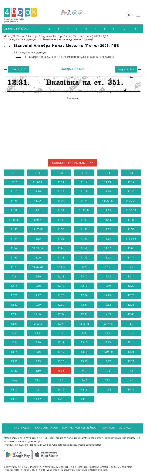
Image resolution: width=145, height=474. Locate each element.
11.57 (84, 238)
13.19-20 (107, 352)
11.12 (84, 182)
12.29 (37, 304)
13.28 (131, 361)
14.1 (84, 370)
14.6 (60, 380)
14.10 (14, 389)
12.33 (131, 304)
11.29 (14, 210)
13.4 (60, 333)
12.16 (37, 285)
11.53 (131, 229)
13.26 (84, 361)
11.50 (61, 229)
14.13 (84, 389)
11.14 (131, 182)
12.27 (14, 304)
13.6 (107, 333)
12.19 (107, 285)
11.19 (107, 191)
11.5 (107, 172)
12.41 (14, 323)
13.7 (130, 333)
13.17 (61, 352)
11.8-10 (37, 182)
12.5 (84, 267)
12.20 (131, 285)
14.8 (107, 380)
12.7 (107, 267)
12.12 (84, 276)
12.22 (37, 295)
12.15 (14, 285)
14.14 (107, 389)
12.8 (130, 267)
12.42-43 (37, 323)
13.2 (14, 333)
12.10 (37, 276)
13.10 (37, 342)
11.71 (61, 257)
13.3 (37, 333)
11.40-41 (37, 220)
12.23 (61, 295)
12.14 (131, 276)
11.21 (14, 201)
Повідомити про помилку (72, 163)
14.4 (14, 380)
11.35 (107, 210)
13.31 (61, 370)
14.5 (37, 380)
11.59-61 (131, 238)
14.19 (84, 399)
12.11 (61, 276)
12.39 (107, 314)
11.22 (37, 201)
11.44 (107, 220)
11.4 (84, 172)
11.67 (107, 248)
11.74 (131, 257)
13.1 (130, 323)
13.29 (14, 370)
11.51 (84, 229)
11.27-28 (131, 201)
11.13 (107, 182)
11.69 (14, 257)
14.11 (37, 389)
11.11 (61, 182)
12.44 (61, 323)
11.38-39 (14, 220)
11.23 (61, 201)
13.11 (61, 342)
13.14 (131, 342)
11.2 (37, 172)
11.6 (130, 172)
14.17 (37, 399)
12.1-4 (61, 267)
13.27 (107, 361)
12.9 (14, 276)
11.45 (131, 220)
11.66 (84, 248)
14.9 (130, 380)
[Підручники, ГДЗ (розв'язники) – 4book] (5, 36)
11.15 (14, 191)
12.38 (84, 314)
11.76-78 (37, 267)
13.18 (84, 352)
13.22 (14, 361)
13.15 (14, 352)
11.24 (84, 201)
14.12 (61, 389)
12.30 (61, 304)
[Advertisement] (72, 126)
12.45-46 (84, 323)
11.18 (84, 191)
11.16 (37, 191)
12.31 (84, 304)
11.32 (61, 210)
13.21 (131, 352)
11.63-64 (37, 248)
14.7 (84, 380)
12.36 (37, 314)
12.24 (84, 295)
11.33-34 (84, 210)
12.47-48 (107, 323)
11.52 (107, 229)
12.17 (61, 285)
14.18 (61, 399)
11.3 (60, 172)
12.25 (107, 295)
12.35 (14, 314)
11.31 (37, 210)
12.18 (84, 285)
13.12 (84, 342)
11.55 (37, 238)
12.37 (61, 314)
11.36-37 (131, 210)
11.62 (14, 248)
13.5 (84, 333)
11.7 (14, 182)
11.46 (14, 229)
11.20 (131, 191)
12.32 (107, 304)
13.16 (37, 352)
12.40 (131, 314)
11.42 (61, 220)
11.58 (107, 238)
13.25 (61, 361)
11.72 (84, 257)
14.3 (130, 370)
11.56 (61, 238)
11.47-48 (37, 229)
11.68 (131, 248)
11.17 (61, 191)
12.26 (131, 295)
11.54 (14, 238)
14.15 (131, 389)
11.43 (84, 220)
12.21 (14, 295)
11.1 (14, 172)
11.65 (61, 248)
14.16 (14, 399)
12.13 (107, 276)
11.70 (37, 257)
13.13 (107, 342)
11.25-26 (107, 201)
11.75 (14, 267)
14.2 (107, 370)
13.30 (37, 370)
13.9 (14, 342)
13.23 (37, 361)
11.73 (107, 257)
